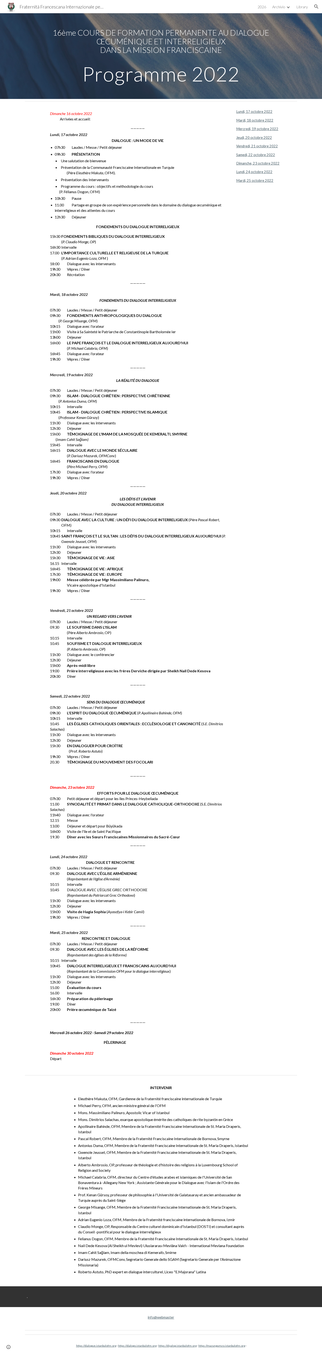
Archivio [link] (278, 6)
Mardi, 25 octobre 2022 (254, 181)
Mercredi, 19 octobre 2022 (257, 129)
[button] (316, 6)
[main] (161, 56)
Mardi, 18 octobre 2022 (254, 120)
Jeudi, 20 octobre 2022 (254, 138)
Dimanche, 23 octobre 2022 (258, 163)
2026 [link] (262, 6)
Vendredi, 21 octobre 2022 (257, 146)
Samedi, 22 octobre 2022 (255, 155)
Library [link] (302, 6)
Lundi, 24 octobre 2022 (254, 172)
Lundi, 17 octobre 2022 (254, 112)
